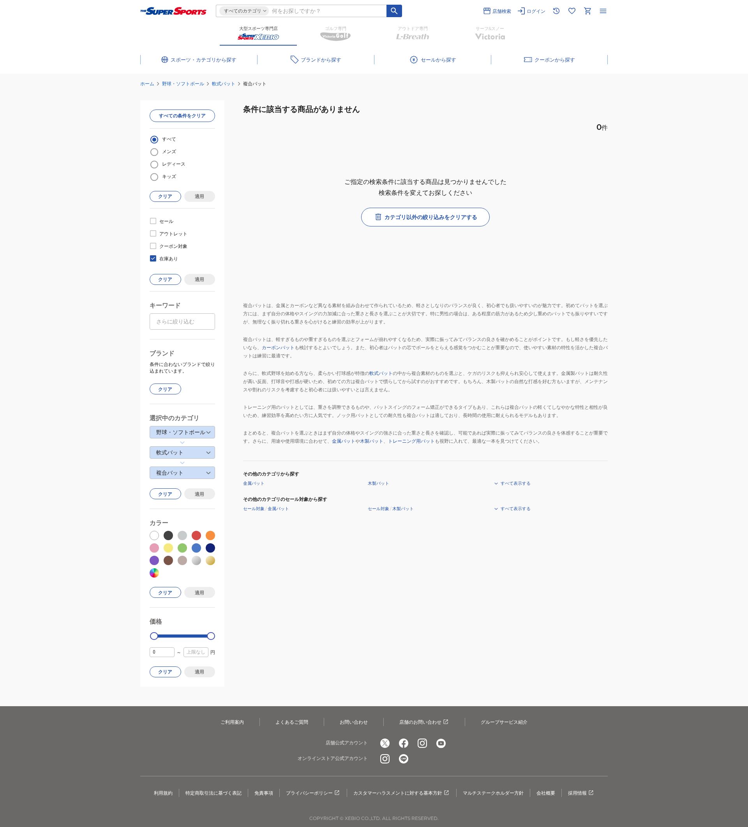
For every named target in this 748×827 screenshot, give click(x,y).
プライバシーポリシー (309, 793)
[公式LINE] (403, 758)
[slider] (154, 636)
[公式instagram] (422, 743)
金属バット (343, 441)
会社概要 (545, 793)
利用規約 (163, 793)
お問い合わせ (354, 722)
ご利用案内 (232, 722)
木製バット (371, 441)
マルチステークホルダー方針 (493, 793)
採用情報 (577, 793)
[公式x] (385, 743)
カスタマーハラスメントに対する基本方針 (397, 793)
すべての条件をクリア (182, 115)
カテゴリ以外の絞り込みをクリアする (431, 217)
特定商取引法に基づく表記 (213, 793)
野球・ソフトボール (183, 84)
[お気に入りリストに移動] (572, 11)
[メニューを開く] (603, 11)
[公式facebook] (403, 743)
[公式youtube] (441, 743)
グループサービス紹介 (504, 722)
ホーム (147, 84)
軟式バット (223, 84)
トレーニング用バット (411, 441)
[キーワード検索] (394, 11)
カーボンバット (278, 347)
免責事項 (263, 793)
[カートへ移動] (587, 11)
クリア (165, 196)
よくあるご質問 (291, 722)
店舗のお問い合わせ (420, 722)
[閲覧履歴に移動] (556, 11)
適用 (199, 196)
